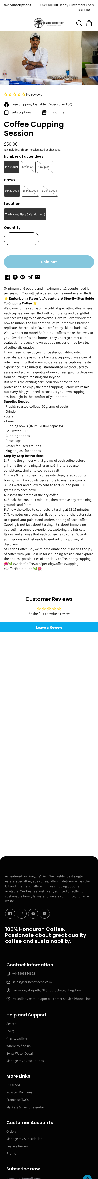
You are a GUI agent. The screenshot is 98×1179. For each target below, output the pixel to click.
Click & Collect (16, 1038)
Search (11, 1023)
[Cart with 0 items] (89, 23)
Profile (11, 1153)
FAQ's (10, 1031)
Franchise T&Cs (17, 1099)
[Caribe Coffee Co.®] (49, 23)
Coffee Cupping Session (34, 129)
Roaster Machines (19, 1092)
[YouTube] (33, 914)
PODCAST (13, 1085)
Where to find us (18, 1046)
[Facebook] (10, 914)
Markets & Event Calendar (25, 1107)
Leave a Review (17, 1146)
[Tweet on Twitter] (15, 277)
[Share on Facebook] (7, 277)
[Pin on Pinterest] (22, 277)
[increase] (33, 239)
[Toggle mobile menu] (17, 23)
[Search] (79, 23)
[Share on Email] (37, 277)
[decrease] (10, 239)
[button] (89, 23)
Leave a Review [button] (49, 627)
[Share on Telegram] (30, 277)
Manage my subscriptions (25, 1060)
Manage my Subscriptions (25, 1138)
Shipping (26, 149)
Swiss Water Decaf (19, 1053)
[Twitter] (45, 914)
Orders (11, 1131)
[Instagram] (22, 914)
